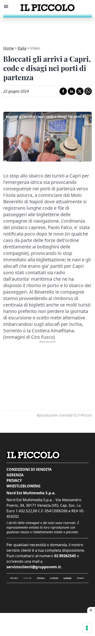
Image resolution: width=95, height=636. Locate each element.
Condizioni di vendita (29, 469)
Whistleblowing (23, 486)
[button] (47, 136)
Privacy (14, 480)
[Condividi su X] (79, 91)
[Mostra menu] (6, 6)
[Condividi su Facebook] (63, 91)
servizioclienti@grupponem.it (33, 566)
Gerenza (15, 474)
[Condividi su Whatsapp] (88, 91)
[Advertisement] (47, 28)
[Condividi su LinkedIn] (71, 91)
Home (8, 48)
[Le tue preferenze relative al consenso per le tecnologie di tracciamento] (87, 628)
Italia (22, 48)
